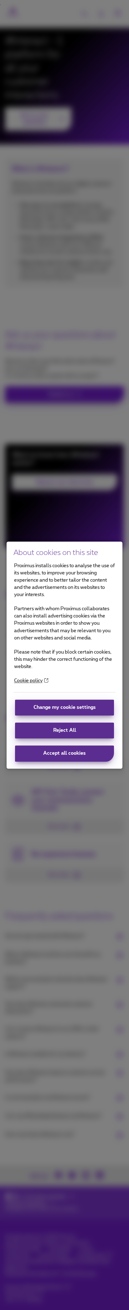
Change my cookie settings (65, 707)
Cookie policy (28, 680)
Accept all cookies (64, 753)
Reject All (64, 730)
